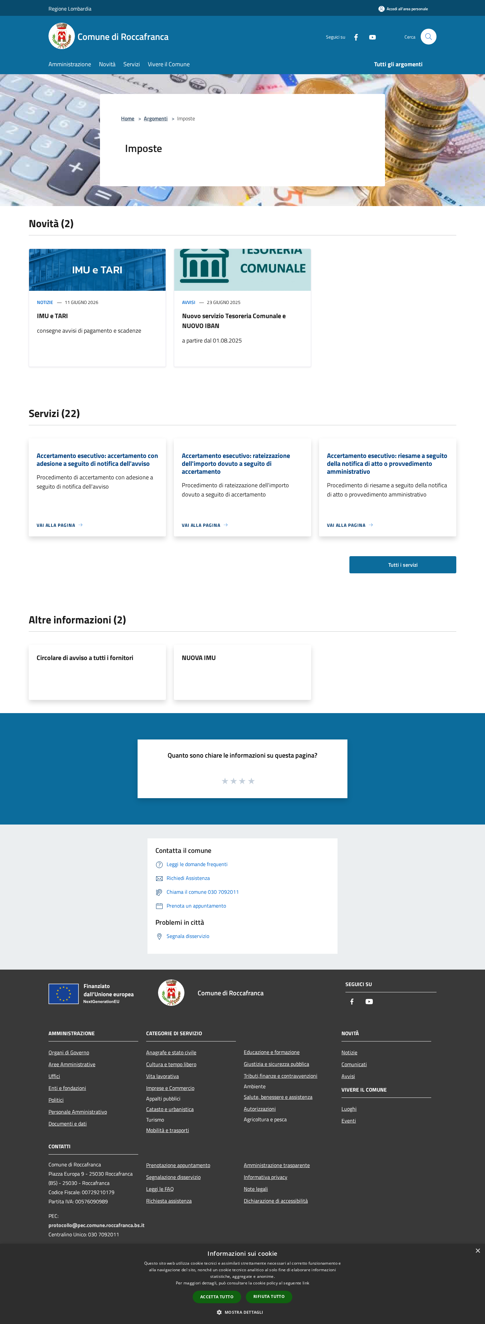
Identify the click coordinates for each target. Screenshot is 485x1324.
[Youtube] (369, 36)
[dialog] (242, 1284)
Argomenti (156, 118)
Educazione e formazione (272, 1052)
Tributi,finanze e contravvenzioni (280, 1076)
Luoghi (349, 1109)
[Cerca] (428, 37)
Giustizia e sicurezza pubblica (276, 1064)
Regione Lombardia (69, 9)
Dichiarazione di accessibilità (276, 1201)
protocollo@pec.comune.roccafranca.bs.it (96, 1225)
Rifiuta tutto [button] (269, 1296)
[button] (242, 1312)
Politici (56, 1100)
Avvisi (188, 302)
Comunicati (354, 1064)
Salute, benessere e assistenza (278, 1097)
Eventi (348, 1121)
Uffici (54, 1076)
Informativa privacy (265, 1177)
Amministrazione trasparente (277, 1165)
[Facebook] (353, 36)
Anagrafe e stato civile (171, 1052)
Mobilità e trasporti (167, 1130)
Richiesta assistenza (169, 1201)
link (306, 1283)
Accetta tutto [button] (217, 1297)
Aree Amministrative (71, 1064)
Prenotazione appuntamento (178, 1165)
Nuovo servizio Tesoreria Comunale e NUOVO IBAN (234, 321)
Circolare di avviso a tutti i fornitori (85, 657)
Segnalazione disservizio (173, 1177)
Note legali (256, 1189)
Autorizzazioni (260, 1109)
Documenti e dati (67, 1124)
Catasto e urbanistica (170, 1109)
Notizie (45, 302)
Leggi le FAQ (160, 1189)
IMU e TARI (52, 316)
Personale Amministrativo (77, 1112)
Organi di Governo (68, 1052)
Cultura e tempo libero (171, 1064)
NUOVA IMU (199, 657)
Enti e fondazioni (67, 1088)
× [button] (477, 1251)
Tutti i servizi (403, 565)
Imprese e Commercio (170, 1088)
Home (127, 118)
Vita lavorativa (162, 1076)
